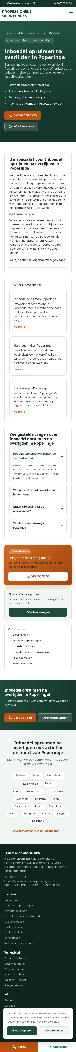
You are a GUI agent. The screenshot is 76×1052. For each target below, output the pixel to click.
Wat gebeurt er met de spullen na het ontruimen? (34, 492)
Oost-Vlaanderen (14, 964)
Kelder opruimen (14, 932)
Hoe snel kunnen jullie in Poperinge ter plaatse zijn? (34, 456)
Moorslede (55, 806)
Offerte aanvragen (38, 612)
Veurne (12, 813)
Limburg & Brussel (15, 980)
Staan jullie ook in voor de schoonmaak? (28, 509)
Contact (9, 1000)
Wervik (57, 799)
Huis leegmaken (22, 658)
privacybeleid (51, 1022)
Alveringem (22, 799)
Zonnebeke (56, 791)
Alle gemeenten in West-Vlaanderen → (38, 831)
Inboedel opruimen (24, 646)
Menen (46, 813)
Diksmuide (20, 806)
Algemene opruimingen (27, 640)
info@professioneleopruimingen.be (31, 881)
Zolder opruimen (22, 663)
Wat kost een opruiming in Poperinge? (29, 525)
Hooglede (62, 813)
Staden (38, 806)
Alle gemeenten (14, 985)
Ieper (36, 775)
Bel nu (22, 1046)
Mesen (49, 783)
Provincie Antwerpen (16, 958)
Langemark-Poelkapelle (27, 791)
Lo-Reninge (30, 783)
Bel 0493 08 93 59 (25, 115)
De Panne (38, 821)
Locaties (9, 1005)
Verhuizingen (12, 938)
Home (7, 33)
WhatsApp (59, 1046)
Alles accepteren (22, 1030)
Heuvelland (54, 775)
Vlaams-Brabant (14, 974)
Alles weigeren (54, 1030)
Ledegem (29, 813)
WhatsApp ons (24, 126)
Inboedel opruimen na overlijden (30, 33)
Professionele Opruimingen (11, 14)
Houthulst (40, 799)
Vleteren (20, 775)
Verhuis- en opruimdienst (19, 943)
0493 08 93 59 (64, 3)
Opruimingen (20, 635)
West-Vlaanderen (15, 969)
